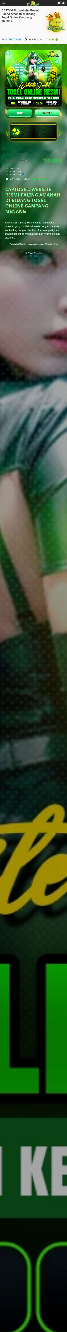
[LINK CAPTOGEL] (33, 78)
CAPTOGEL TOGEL (29, 178)
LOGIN (20, 113)
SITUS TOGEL (13, 39)
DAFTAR (47, 113)
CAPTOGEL (34, 255)
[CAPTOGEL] (55, 22)
